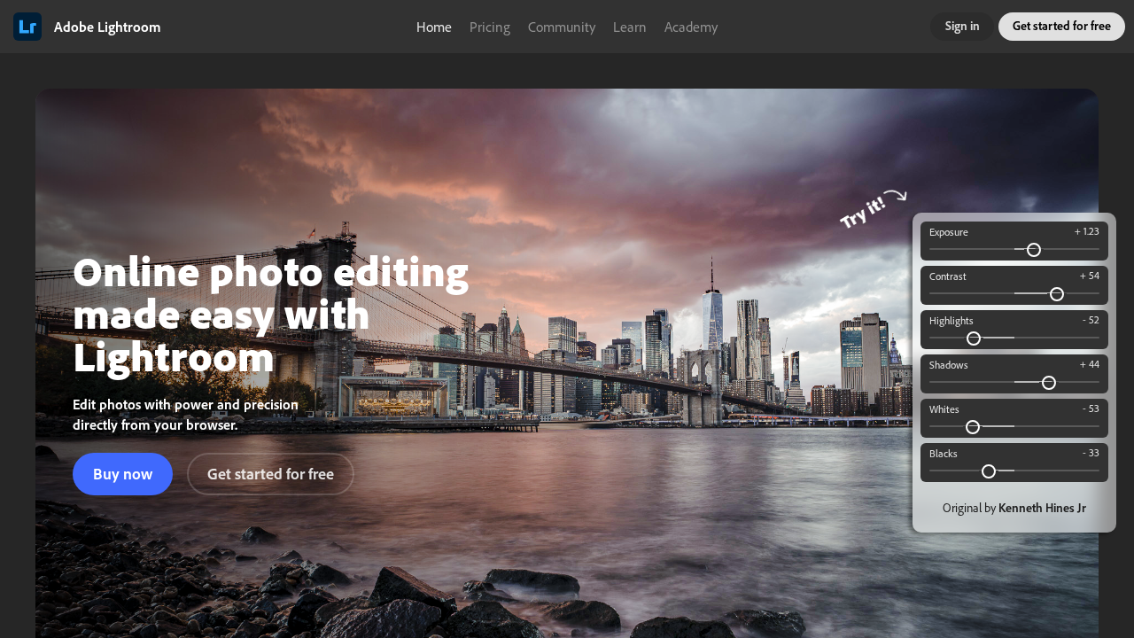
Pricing (490, 26)
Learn (630, 26)
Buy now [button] (122, 473)
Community (561, 26)
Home (434, 26)
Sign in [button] (962, 25)
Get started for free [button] (1062, 25)
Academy (691, 26)
